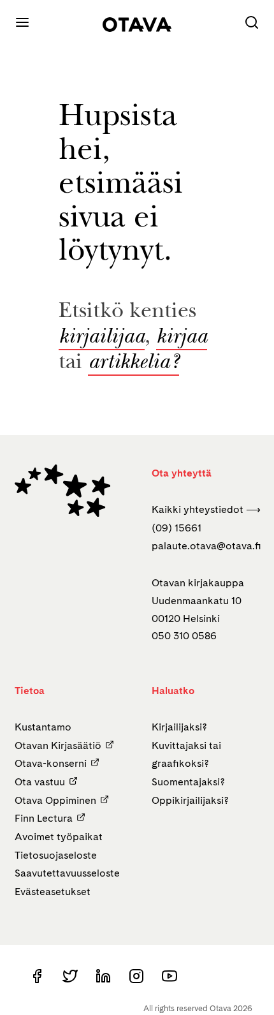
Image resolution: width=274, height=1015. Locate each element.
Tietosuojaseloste (56, 855)
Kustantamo (43, 727)
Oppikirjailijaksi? (190, 800)
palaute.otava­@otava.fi (206, 546)
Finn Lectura (44, 818)
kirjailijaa (102, 338)
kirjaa (181, 338)
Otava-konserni (51, 763)
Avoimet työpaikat (59, 837)
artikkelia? (133, 363)
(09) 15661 (176, 528)
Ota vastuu (40, 782)
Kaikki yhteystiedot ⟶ (206, 509)
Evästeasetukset (52, 891)
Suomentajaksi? (188, 782)
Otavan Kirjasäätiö (58, 745)
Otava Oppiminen (55, 800)
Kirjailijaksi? (179, 727)
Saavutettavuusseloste (67, 873)
